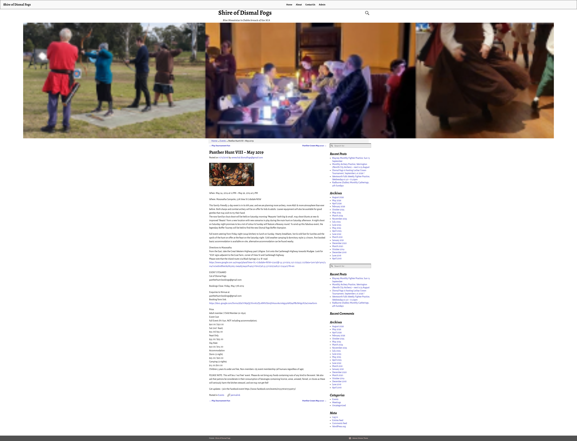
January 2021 (338, 240)
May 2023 (336, 228)
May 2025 (336, 212)
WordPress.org (339, 426)
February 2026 (338, 206)
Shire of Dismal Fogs (245, 12)
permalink (235, 395)
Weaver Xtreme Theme (360, 438)
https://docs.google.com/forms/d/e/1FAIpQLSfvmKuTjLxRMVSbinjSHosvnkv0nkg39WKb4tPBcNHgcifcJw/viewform (263, 303)
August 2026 (338, 197)
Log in (335, 417)
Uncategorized (339, 405)
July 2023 (336, 222)
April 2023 (337, 231)
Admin (322, 4)
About (299, 4)
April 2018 (337, 258)
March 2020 (337, 246)
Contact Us (310, 4)
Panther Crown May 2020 (314, 145)
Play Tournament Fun (219, 145)
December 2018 (339, 252)
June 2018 (336, 255)
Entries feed (337, 420)
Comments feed (339, 423)
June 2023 (336, 225)
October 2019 (338, 249)
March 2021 (337, 237)
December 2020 (339, 243)
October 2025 (338, 209)
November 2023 (339, 219)
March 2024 (337, 215)
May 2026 (336, 200)
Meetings (336, 402)
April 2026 (337, 203)
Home (289, 4)
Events (223, 141)
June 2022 (336, 234)
